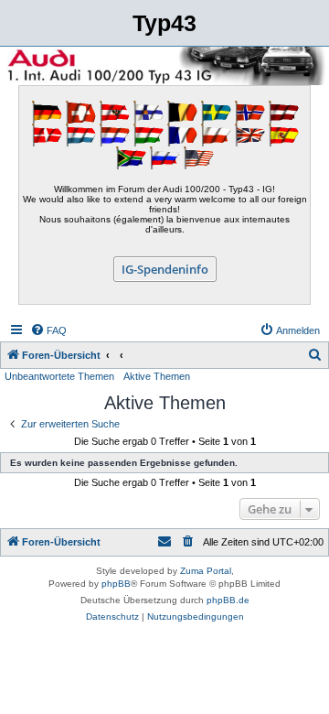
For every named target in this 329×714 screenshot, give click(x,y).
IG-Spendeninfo (165, 269)
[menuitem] (48, 330)
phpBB (116, 584)
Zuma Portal (205, 571)
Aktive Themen (156, 376)
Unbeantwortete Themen (59, 376)
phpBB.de (228, 600)
